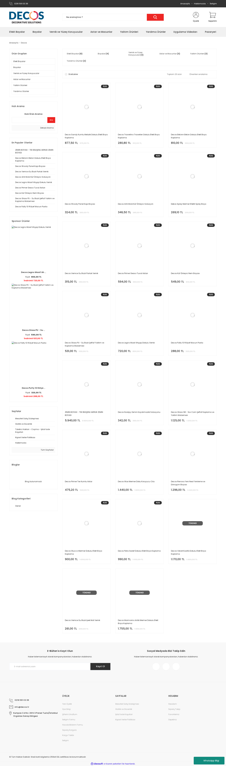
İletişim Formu (68, 719)
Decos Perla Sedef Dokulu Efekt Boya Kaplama (139, 551)
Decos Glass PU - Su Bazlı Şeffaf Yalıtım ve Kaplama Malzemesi (84, 344)
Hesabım (172, 704)
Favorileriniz (173, 714)
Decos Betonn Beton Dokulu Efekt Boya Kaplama (188, 136)
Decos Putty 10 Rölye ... (33, 388)
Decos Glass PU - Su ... (33, 330)
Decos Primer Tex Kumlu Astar (78, 481)
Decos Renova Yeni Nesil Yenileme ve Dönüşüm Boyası (188, 483)
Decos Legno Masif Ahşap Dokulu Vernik (136, 342)
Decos (24, 42)
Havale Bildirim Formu (72, 724)
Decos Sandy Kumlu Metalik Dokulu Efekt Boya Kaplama (86, 136)
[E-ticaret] (113, 763)
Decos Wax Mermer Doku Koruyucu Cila (136, 481)
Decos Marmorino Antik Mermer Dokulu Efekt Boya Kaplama (138, 622)
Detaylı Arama (47, 127)
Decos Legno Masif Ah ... (33, 272)
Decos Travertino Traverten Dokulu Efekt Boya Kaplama (139, 136)
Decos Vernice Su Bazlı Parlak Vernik (81, 273)
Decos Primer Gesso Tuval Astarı (133, 273)
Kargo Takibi (68, 735)
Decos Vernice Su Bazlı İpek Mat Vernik (82, 620)
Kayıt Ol (100, 666)
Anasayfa (185, 3)
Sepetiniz (172, 719)
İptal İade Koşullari (124, 714)
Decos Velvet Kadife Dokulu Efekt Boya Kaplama (188, 552)
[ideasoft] (97, 763)
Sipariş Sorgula (69, 730)
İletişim (213, 3)
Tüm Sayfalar (47, 450)
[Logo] (26, 17)
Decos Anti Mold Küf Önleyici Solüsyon (135, 204)
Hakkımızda (200, 3)
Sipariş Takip (174, 709)
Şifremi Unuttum (69, 714)
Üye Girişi (66, 709)
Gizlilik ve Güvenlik (123, 709)
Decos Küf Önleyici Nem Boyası (185, 273)
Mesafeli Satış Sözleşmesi (127, 704)
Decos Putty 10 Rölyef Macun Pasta (187, 342)
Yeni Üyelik (67, 704)
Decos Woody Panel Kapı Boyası (80, 204)
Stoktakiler (73, 74)
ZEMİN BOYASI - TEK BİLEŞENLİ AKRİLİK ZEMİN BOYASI (84, 413)
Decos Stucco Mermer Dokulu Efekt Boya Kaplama (83, 552)
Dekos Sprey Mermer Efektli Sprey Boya (188, 204)
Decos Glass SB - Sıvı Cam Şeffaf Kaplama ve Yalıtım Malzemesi (192, 413)
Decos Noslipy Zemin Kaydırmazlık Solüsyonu (139, 412)
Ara (51, 120)
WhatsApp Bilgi (211, 760)
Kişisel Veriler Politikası (125, 719)
